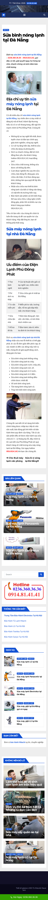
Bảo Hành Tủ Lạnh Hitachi (15, 621)
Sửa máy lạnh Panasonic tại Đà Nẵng (22, 525)
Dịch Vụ (6, 30)
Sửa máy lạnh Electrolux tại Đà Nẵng (22, 552)
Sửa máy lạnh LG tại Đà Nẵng (21, 498)
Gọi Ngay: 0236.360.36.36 (25, 897)
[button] (44, 15)
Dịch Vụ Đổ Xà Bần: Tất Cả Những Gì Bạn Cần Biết (23, 808)
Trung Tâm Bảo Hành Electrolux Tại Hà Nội (23, 616)
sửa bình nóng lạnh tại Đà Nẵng (28, 55)
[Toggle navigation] (24, 15)
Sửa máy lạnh (11, 493)
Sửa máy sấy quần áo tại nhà (22, 833)
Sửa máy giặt (28, 703)
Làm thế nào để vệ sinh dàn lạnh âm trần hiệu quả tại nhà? (24, 784)
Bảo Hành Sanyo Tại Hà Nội (16, 637)
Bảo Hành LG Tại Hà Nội (14, 626)
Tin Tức (9, 778)
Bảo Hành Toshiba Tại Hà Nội (16, 632)
